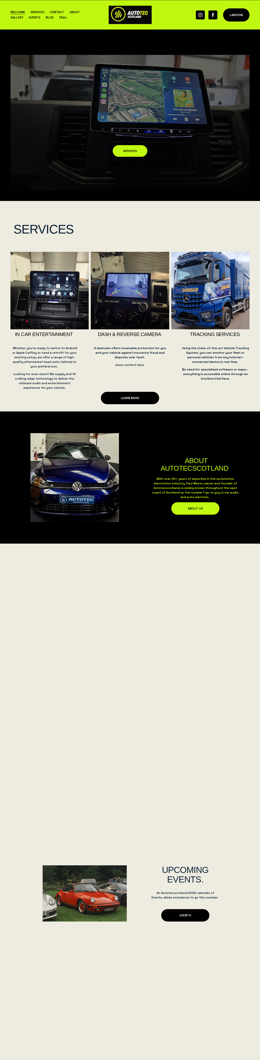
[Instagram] (200, 14)
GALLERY (16, 17)
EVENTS (34, 17)
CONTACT (57, 12)
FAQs (63, 17)
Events (185, 915)
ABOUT (75, 12)
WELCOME (17, 12)
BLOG (50, 17)
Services (130, 151)
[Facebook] (212, 14)
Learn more (130, 398)
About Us (195, 508)
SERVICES (37, 12)
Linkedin (236, 15)
